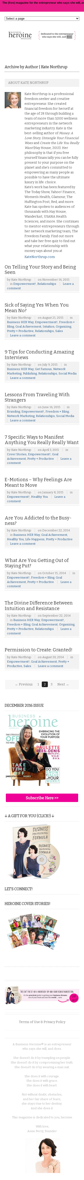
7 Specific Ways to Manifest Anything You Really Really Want (42, 440)
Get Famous (43, 369)
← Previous (24, 684)
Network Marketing (21, 416)
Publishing (30, 373)
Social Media (68, 373)
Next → (63, 684)
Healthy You (39, 496)
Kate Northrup (21, 279)
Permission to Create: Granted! (38, 650)
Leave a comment (22, 335)
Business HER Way (20, 322)
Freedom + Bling (57, 411)
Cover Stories (17, 454)
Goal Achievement (28, 326)
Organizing (63, 326)
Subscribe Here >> (42, 797)
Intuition (48, 326)
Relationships (46, 284)
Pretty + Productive (20, 331)
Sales (59, 331)
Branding (13, 411)
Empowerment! (24, 284)
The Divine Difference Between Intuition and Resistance (39, 605)
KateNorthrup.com (39, 257)
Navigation (69, 37)
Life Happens (35, 539)
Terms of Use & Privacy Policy (42, 1022)
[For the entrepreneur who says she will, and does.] (42, 37)
